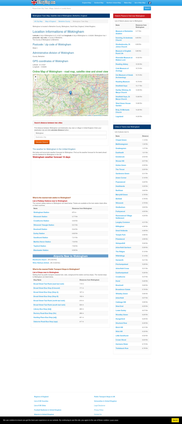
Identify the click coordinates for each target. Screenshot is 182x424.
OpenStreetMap (97, 115)
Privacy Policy (98, 410)
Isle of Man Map (140, 3)
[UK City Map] (43, 2)
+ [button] (35, 76)
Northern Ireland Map (114, 3)
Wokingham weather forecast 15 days (51, 156)
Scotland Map (98, 3)
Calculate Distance (42, 142)
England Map (86, 3)
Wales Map (127, 3)
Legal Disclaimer (99, 405)
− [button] (35, 80)
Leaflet (89, 115)
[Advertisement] (70, 177)
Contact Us (98, 414)
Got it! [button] (175, 420)
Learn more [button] (114, 420)
